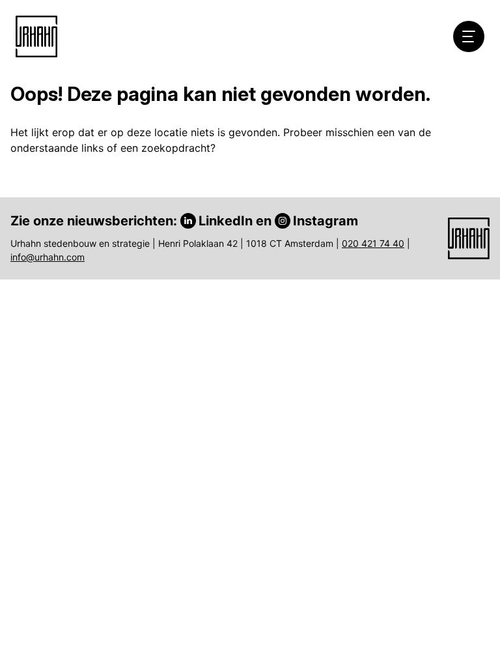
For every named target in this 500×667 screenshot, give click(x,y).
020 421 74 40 (373, 243)
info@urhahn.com (47, 257)
